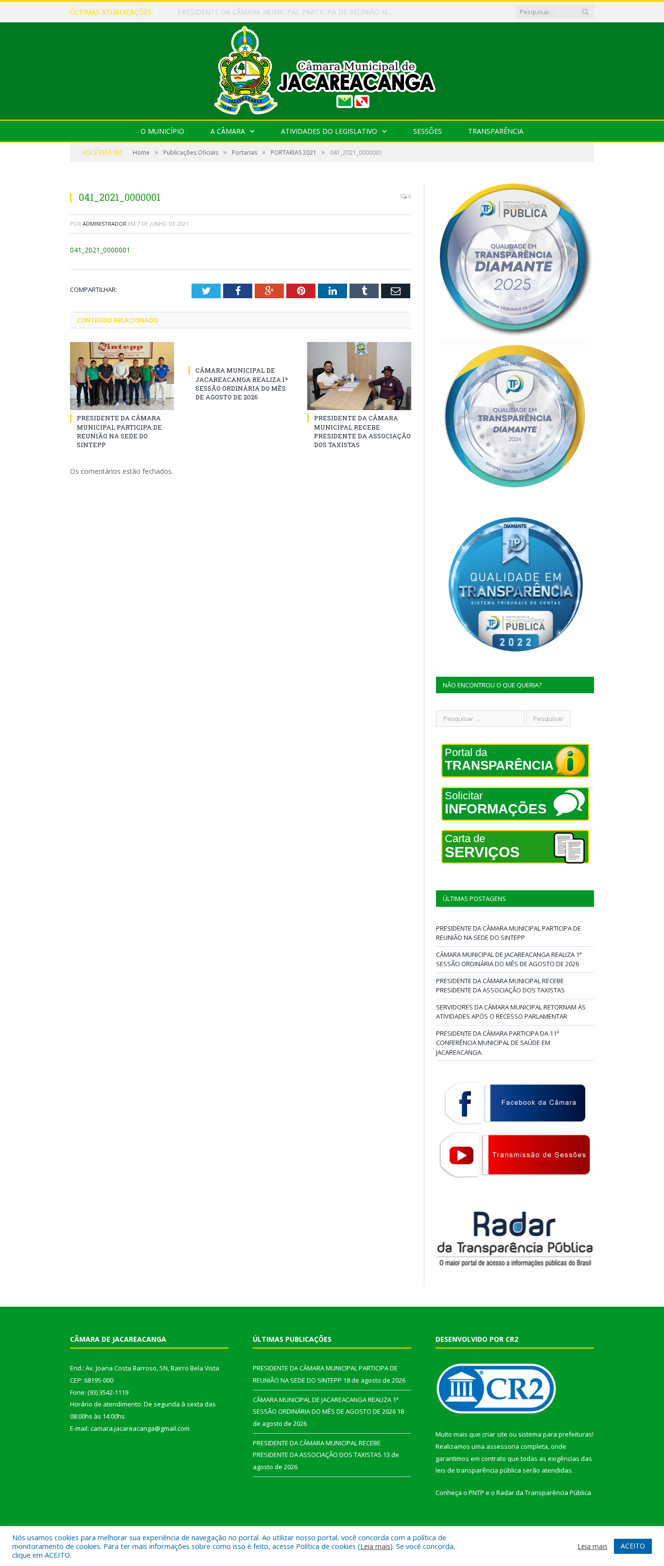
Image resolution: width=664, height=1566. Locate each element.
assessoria (502, 1446)
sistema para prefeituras (555, 1434)
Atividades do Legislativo (329, 131)
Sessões (427, 131)
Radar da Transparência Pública (543, 1492)
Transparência (496, 131)
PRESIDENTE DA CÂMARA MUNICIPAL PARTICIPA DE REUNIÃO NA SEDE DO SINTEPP (119, 431)
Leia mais (375, 1546)
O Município (162, 131)
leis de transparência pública (478, 1470)
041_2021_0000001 (100, 249)
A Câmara (227, 131)
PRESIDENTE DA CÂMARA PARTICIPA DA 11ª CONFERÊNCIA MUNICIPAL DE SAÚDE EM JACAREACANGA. (497, 1043)
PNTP (476, 1492)
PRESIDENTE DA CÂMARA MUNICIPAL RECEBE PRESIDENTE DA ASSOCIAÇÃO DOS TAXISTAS (362, 431)
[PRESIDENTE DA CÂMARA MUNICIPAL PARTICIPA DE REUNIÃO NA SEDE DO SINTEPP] (122, 376)
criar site (494, 1434)
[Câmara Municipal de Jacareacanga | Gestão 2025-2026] (332, 68)
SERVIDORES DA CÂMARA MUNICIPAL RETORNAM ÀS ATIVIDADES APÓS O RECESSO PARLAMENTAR (511, 1012)
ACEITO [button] (633, 1545)
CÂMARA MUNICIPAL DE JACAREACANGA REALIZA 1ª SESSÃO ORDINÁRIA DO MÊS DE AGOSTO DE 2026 (289, 12)
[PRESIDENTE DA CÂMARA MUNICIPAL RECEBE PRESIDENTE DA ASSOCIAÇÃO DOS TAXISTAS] (359, 376)
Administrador (104, 223)
